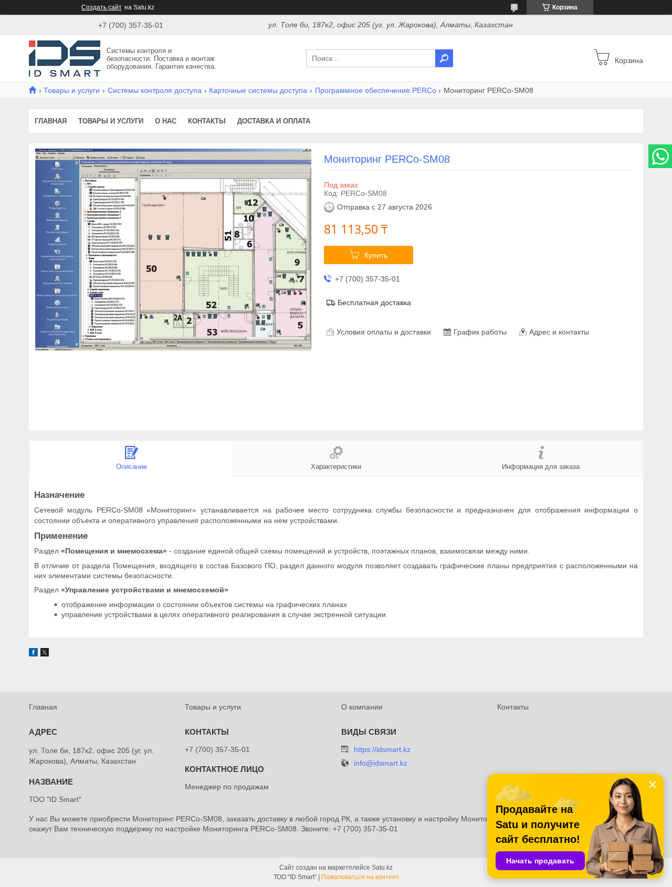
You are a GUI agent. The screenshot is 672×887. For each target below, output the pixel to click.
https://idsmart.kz (382, 749)
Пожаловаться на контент (360, 877)
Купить (375, 255)
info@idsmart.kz (380, 763)
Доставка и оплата (273, 121)
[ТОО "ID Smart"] (64, 58)
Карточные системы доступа (258, 90)
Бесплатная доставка (374, 302)
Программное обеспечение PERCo (375, 90)
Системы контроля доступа (155, 90)
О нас (165, 121)
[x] (44, 654)
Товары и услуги (72, 90)
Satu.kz (382, 867)
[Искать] (444, 58)
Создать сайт (101, 7)
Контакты (207, 121)
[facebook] (33, 654)
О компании (362, 707)
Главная (51, 121)
